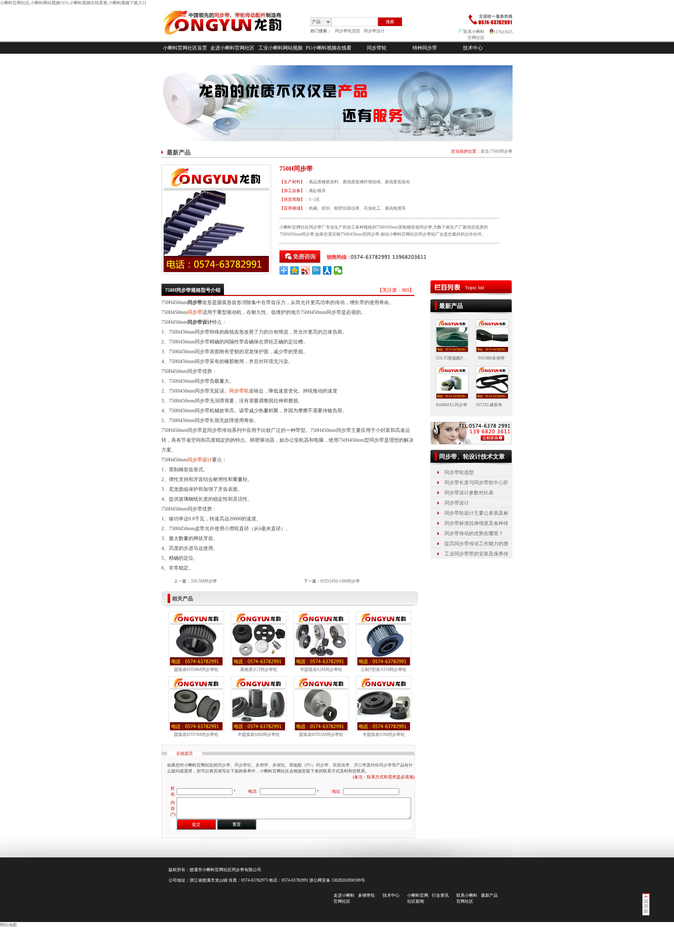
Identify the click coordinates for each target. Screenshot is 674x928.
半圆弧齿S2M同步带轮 (321, 669)
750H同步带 (501, 151)
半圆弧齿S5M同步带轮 (384, 734)
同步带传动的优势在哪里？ (473, 533)
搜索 (390, 21)
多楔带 (262, 765)
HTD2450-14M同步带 (340, 581)
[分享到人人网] (327, 270)
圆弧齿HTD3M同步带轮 (321, 734)
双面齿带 (341, 765)
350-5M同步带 (204, 581)
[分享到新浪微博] (305, 270)
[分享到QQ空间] (294, 270)
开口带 (360, 765)
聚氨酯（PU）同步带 (309, 765)
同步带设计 (374, 30)
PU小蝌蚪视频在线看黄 (328, 53)
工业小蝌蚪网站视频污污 (280, 53)
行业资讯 (440, 895)
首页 (485, 151)
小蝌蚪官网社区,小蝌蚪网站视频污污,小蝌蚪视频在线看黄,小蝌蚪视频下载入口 (73, 2)
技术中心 (473, 48)
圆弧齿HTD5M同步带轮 (196, 734)
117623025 (503, 31)
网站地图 (8, 924)
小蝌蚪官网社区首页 (185, 48)
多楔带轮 (366, 895)
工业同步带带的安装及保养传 (476, 554)
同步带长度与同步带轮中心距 (476, 482)
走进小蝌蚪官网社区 (232, 48)
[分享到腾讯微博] (316, 270)
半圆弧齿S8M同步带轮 (259, 734)
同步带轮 (376, 48)
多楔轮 (278, 765)
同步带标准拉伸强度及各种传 (476, 523)
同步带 (194, 312)
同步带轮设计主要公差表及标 (476, 513)
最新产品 (489, 895)
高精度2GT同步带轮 (258, 669)
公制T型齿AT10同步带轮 (384, 669)
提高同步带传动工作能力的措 (476, 543)
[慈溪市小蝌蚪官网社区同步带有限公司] (228, 39)
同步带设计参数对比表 (469, 492)
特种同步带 (424, 48)
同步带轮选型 (347, 30)
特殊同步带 (381, 765)
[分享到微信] (338, 270)
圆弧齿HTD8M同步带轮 (196, 669)
